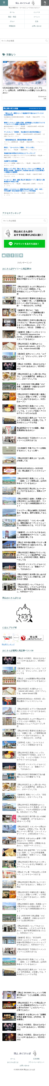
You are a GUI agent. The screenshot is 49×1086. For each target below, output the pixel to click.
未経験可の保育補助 (10, 161)
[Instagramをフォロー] (17, 255)
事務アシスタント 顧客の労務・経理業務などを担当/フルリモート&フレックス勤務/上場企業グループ (24, 123)
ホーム (12, 1059)
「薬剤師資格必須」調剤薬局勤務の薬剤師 (18, 140)
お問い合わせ (24, 1065)
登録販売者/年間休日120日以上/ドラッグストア (19, 153)
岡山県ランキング (8, 644)
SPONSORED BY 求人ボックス (37, 108)
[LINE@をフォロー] (21, 255)
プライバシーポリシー (36, 1062)
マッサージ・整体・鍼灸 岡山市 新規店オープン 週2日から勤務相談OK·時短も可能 (24, 180)
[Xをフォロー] (8, 255)
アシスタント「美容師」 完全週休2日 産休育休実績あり (22, 132)
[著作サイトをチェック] (4, 255)
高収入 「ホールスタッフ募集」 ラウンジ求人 (19, 147)
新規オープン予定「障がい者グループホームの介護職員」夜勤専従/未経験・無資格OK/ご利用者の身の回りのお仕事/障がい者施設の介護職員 (24, 170)
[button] (47, 40)
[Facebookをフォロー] (12, 255)
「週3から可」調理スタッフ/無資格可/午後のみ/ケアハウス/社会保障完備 (24, 114)
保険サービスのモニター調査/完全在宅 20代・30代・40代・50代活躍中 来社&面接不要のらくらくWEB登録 (24, 190)
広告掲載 (36, 1059)
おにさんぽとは (12, 1062)
